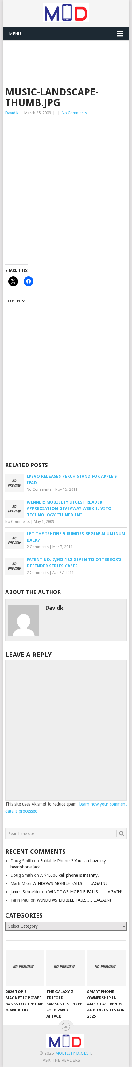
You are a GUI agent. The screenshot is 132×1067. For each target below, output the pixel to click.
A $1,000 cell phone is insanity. (69, 875)
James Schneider (25, 891)
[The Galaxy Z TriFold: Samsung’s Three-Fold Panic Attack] (65, 968)
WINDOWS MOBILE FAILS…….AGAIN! (70, 883)
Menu (15, 33)
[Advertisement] (68, 55)
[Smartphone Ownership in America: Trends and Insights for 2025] (106, 968)
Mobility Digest (73, 1053)
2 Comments (38, 547)
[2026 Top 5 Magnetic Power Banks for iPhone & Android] (25, 968)
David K (11, 112)
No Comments (74, 112)
